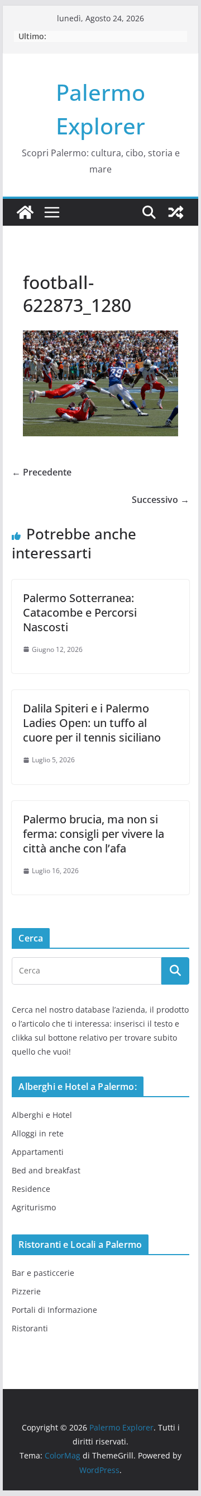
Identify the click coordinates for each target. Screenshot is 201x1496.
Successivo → (160, 499)
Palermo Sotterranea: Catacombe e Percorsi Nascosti (80, 612)
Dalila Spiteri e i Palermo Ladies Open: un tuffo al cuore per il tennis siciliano (92, 723)
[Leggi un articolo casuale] (175, 212)
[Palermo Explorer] (25, 212)
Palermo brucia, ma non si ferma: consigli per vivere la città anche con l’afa (93, 834)
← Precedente (41, 472)
